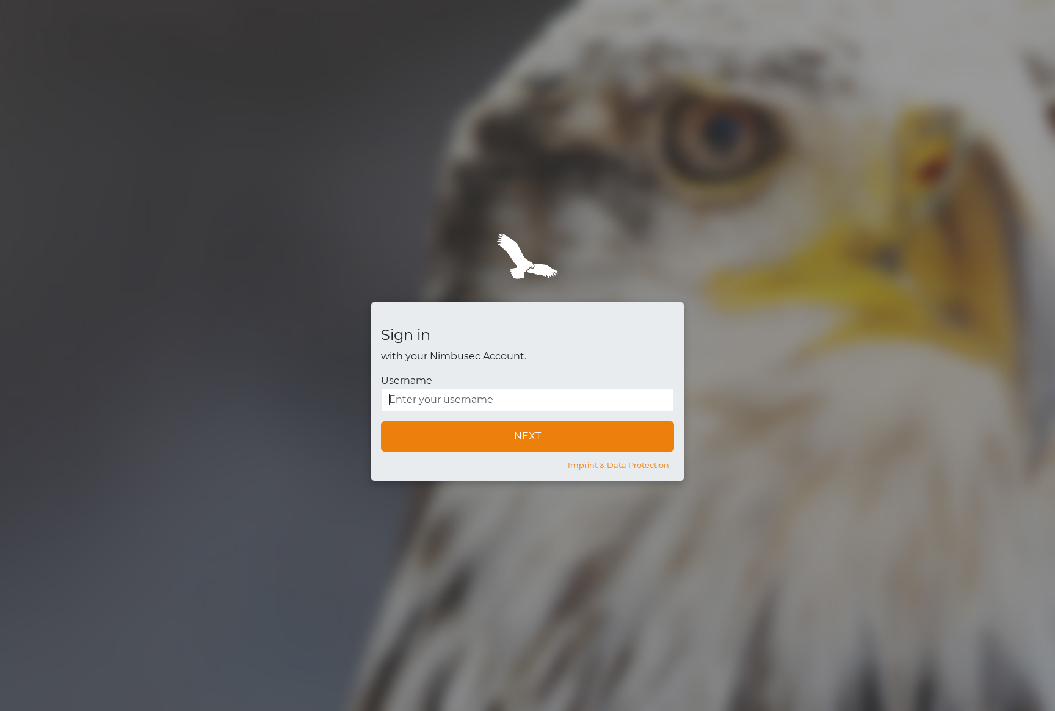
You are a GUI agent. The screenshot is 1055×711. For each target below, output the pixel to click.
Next (527, 436)
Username (406, 380)
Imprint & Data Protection (618, 465)
